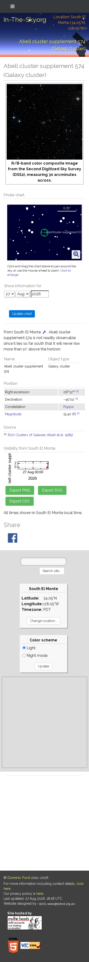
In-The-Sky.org (25, 19)
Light (31, 648)
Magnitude (13, 414)
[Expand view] (76, 254)
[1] (77, 391)
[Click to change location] (44, 332)
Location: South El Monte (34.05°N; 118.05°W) (69, 23)
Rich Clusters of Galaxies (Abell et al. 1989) (40, 435)
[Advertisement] (44, 722)
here (39, 893)
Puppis (68, 407)
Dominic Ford (19, 878)
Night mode (36, 655)
